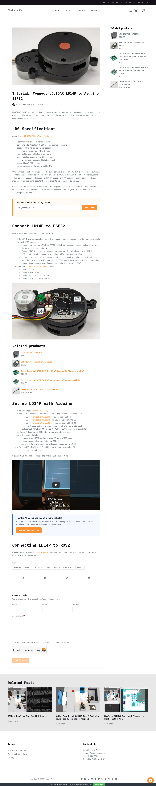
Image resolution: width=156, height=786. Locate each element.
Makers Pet (16, 10)
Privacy (11, 758)
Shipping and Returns (17, 750)
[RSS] (143, 2)
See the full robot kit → (29, 530)
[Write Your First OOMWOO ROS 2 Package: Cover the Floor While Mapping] (78, 699)
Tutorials (41, 104)
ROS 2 (80, 568)
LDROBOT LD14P (42, 568)
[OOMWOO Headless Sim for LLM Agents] (30, 699)
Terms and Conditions (17, 754)
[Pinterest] (67, 578)
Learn (80, 10)
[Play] (56, 485)
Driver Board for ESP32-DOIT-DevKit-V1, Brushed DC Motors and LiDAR (52, 371)
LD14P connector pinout (37, 266)
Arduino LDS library (39, 411)
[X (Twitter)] (108, 2)
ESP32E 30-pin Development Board (36, 362)
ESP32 (28, 568)
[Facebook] (104, 2)
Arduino (17, 568)
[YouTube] (134, 2)
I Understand (99, 784)
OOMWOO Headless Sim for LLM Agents (27, 716)
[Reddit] (130, 2)
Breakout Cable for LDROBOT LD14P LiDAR (39, 389)
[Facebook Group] (121, 2)
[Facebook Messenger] (147, 2)
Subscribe (89, 208)
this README (42, 552)
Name (15, 604)
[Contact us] (150, 780)
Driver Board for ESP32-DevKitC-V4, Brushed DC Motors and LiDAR (51, 380)
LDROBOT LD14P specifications (37, 136)
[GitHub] (126, 2)
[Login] (143, 10)
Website (75, 604)
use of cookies (86, 784)
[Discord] (117, 2)
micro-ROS (68, 568)
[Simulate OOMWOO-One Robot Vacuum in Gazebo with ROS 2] (126, 699)
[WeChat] (139, 2)
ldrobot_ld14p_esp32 (41, 417)
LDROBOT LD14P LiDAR (31, 353)
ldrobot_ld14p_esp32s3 (42, 423)
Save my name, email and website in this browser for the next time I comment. (43, 642)
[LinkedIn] (89, 578)
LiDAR (57, 568)
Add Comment (18, 616)
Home (57, 10)
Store (68, 10)
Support (95, 10)
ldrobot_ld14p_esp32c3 (42, 420)
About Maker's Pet (91, 750)
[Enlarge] (97, 285)
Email (45, 604)
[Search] (130, 10)
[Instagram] (113, 2)
